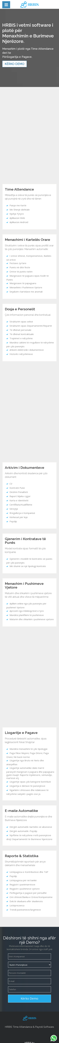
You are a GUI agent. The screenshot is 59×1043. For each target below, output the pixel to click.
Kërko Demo (14, 64)
